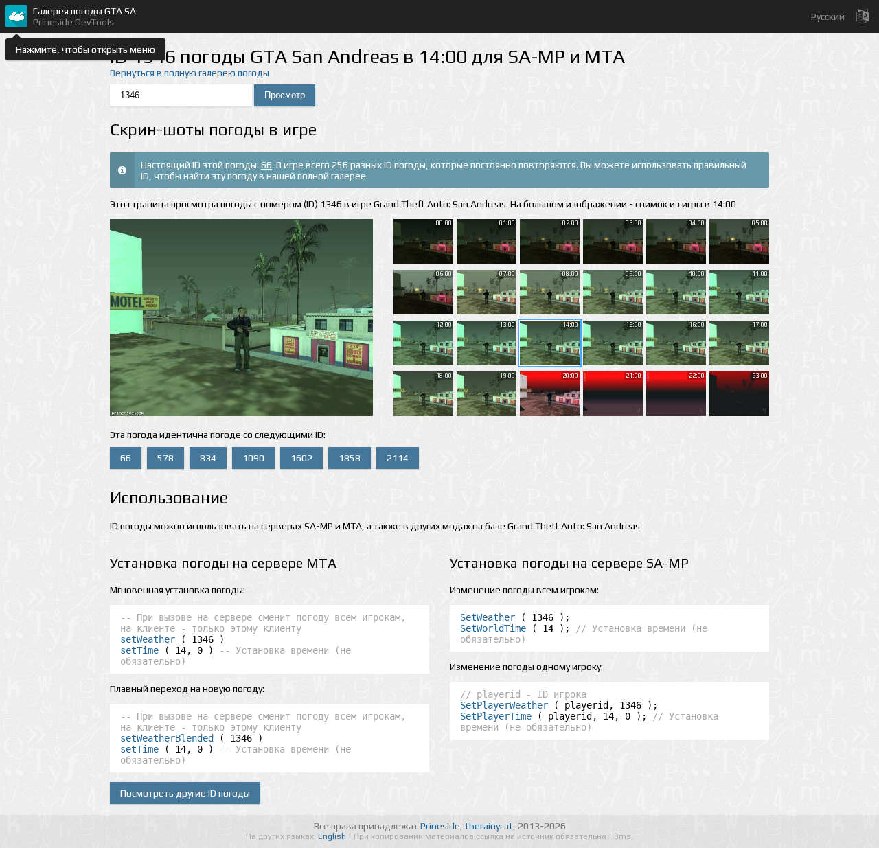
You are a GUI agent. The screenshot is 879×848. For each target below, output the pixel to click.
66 (266, 164)
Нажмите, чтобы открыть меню (85, 49)
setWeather (147, 639)
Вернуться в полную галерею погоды (189, 72)
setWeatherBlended (167, 738)
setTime (139, 650)
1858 (350, 457)
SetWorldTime (493, 628)
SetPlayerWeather (504, 705)
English (333, 836)
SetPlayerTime (496, 716)
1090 (253, 457)
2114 (398, 457)
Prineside (440, 826)
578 (165, 457)
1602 (301, 457)
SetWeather (487, 617)
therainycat (489, 826)
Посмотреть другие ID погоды (185, 793)
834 (208, 457)
